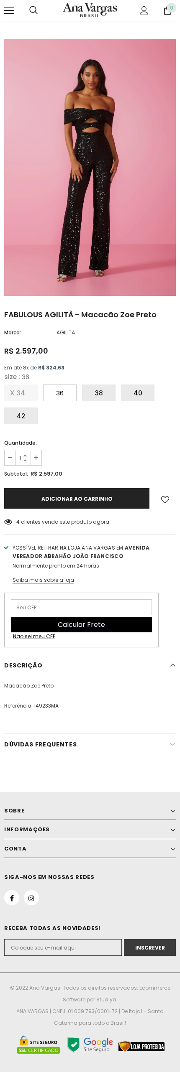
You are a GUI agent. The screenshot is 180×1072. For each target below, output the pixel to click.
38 (99, 393)
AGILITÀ (66, 332)
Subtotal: (16, 473)
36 (60, 393)
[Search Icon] (33, 10)
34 (21, 393)
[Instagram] (31, 897)
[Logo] (90, 10)
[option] (90, 167)
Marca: (12, 332)
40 (138, 393)
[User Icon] (144, 10)
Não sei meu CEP (34, 636)
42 (21, 416)
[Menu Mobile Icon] (9, 10)
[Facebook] (11, 897)
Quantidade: (20, 442)
